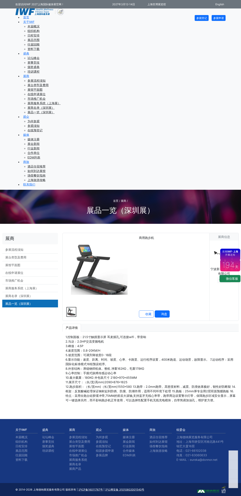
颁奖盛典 (33, 67)
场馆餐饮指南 (36, 175)
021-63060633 (196, 455)
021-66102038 (195, 451)
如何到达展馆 (36, 171)
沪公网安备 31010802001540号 (124, 489)
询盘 (163, 314)
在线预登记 (35, 130)
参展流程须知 (36, 80)
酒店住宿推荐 (36, 166)
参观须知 (33, 126)
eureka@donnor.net (203, 460)
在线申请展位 (36, 94)
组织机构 (33, 31)
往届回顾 (33, 44)
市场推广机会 (36, 99)
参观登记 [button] (201, 18)
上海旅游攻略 (36, 180)
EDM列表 (33, 157)
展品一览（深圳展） (41, 112)
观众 (26, 117)
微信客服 (231, 278)
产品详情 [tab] (72, 328)
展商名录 (75, 464)
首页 (26, 17)
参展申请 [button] (218, 18)
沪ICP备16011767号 (91, 489)
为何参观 (33, 121)
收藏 (147, 314)
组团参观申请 (105, 451)
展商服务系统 (78, 460)
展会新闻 (33, 144)
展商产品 (75, 469)
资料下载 (33, 49)
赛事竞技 (33, 62)
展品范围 (33, 40)
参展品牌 (102, 455)
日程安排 (33, 35)
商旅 (26, 162)
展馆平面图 (35, 89)
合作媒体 (129, 451)
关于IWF (28, 22)
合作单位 (33, 153)
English (219, 4)
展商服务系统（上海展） (44, 103)
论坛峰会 (33, 58)
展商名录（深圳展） (41, 108)
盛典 (26, 53)
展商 (26, 76)
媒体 (26, 135)
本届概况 (33, 26)
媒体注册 (33, 139)
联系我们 (29, 184)
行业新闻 (33, 148)
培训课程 (33, 71)
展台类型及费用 (38, 85)
